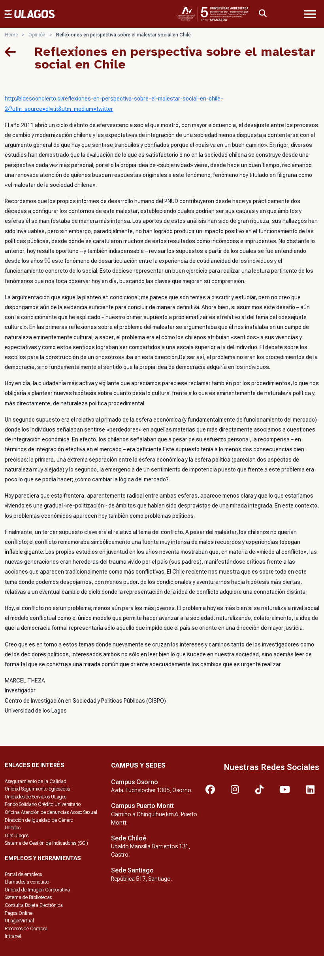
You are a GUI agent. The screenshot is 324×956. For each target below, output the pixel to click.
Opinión (36, 35)
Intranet (13, 936)
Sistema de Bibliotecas (28, 897)
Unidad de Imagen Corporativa (37, 890)
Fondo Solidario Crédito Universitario (43, 804)
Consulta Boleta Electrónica (34, 905)
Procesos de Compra (26, 928)
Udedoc (13, 828)
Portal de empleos (23, 874)
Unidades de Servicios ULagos (35, 797)
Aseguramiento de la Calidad (35, 781)
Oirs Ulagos (16, 835)
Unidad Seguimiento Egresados (37, 789)
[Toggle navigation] (310, 14)
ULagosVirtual (19, 921)
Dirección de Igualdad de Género (39, 820)
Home (11, 35)
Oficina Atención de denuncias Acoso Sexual (51, 812)
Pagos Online (18, 913)
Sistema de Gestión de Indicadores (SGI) (46, 843)
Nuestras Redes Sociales (271, 767)
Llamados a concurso (27, 882)
